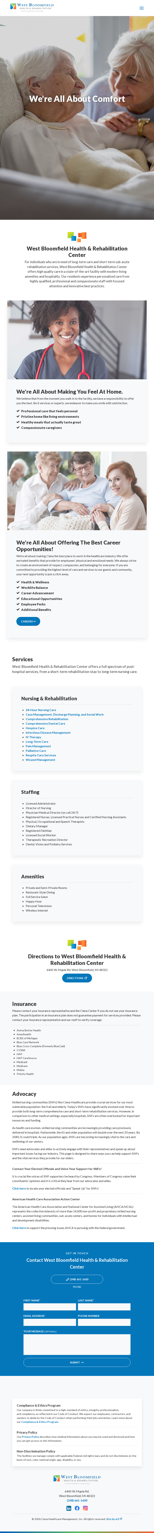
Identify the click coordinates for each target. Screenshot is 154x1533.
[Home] (32, 8)
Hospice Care (35, 728)
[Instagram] (85, 1508)
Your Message (40, 1331)
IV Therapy (33, 737)
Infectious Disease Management (48, 732)
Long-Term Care (37, 741)
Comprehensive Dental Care (45, 723)
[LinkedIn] (68, 1508)
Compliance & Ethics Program (39, 1421)
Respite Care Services (41, 755)
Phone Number (88, 1315)
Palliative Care (36, 750)
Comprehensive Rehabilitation (47, 719)
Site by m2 (112, 1519)
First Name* (31, 1300)
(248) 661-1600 (79, 1279)
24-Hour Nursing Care (41, 710)
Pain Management (38, 746)
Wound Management (40, 759)
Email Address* (34, 1315)
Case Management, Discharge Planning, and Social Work (65, 714)
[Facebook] (77, 1508)
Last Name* (86, 1300)
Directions (75, 978)
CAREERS (27, 621)
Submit (75, 1362)
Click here (19, 1188)
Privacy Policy (30, 1436)
